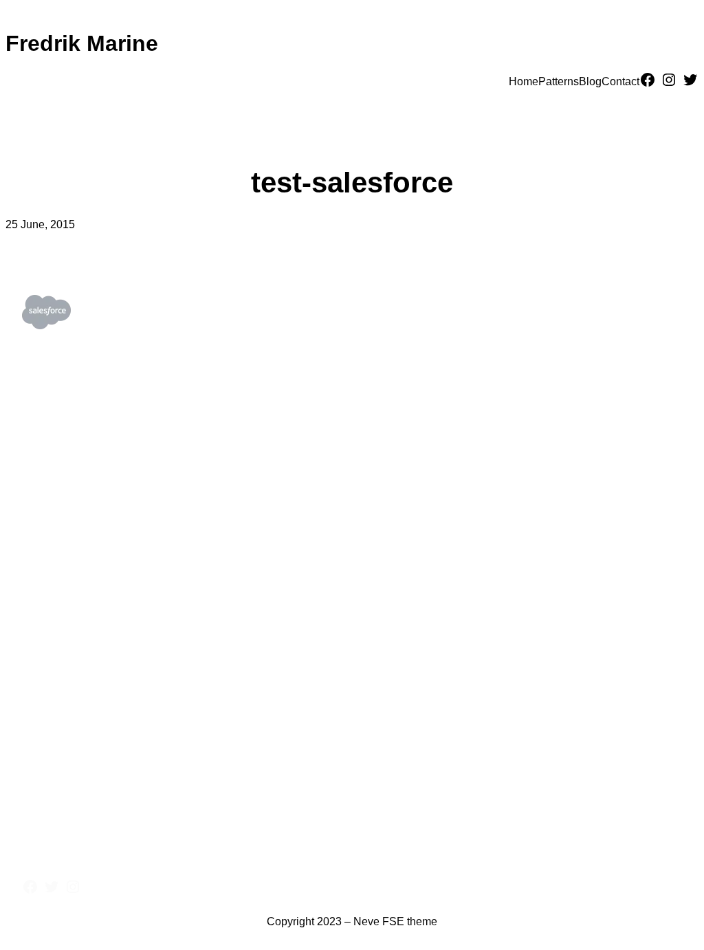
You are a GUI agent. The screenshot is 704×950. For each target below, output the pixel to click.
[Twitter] (690, 79)
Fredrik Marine (82, 43)
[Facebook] (647, 79)
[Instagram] (669, 79)
